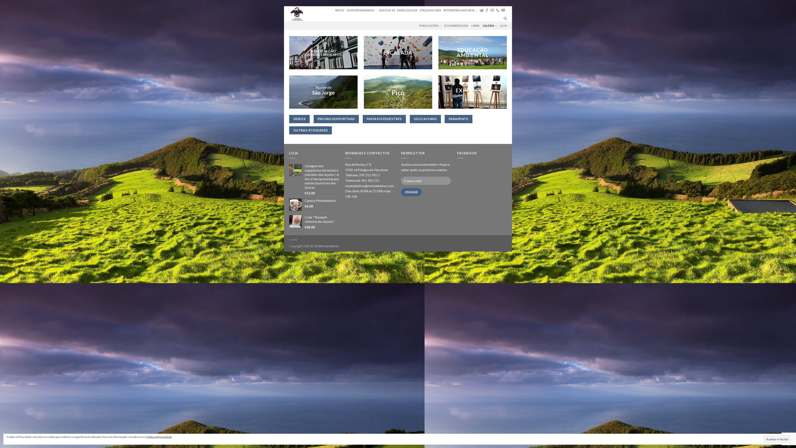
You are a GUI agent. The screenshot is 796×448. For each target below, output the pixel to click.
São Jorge (323, 93)
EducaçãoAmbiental (472, 52)
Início (339, 10)
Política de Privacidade (159, 436)
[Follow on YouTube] (503, 10)
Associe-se (387, 10)
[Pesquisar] (505, 18)
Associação (323, 51)
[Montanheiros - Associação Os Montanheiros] (307, 14)
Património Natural (459, 10)
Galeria (488, 25)
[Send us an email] (492, 10)
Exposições (472, 91)
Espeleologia (407, 10)
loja (503, 25)
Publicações (429, 25)
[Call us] (497, 10)
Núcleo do (398, 86)
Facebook (467, 153)
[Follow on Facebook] (487, 10)
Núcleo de (323, 87)
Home (293, 239)
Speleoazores (430, 10)
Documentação (456, 25)
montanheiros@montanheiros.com (369, 186)
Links (475, 25)
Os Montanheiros (360, 10)
